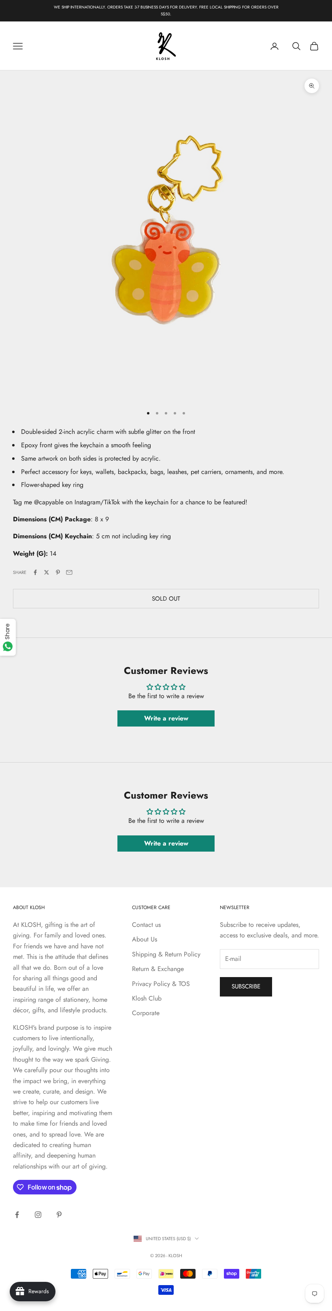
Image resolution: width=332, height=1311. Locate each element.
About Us (144, 939)
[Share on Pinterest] (58, 572)
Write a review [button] (166, 718)
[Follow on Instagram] (38, 1215)
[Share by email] (69, 572)
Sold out (166, 598)
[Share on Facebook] (35, 572)
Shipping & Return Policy (166, 954)
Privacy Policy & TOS (161, 983)
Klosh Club (147, 998)
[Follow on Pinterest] (59, 1215)
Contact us (146, 924)
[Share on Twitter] (46, 572)
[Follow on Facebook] (17, 1215)
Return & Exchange (158, 968)
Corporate (146, 1013)
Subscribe (246, 986)
